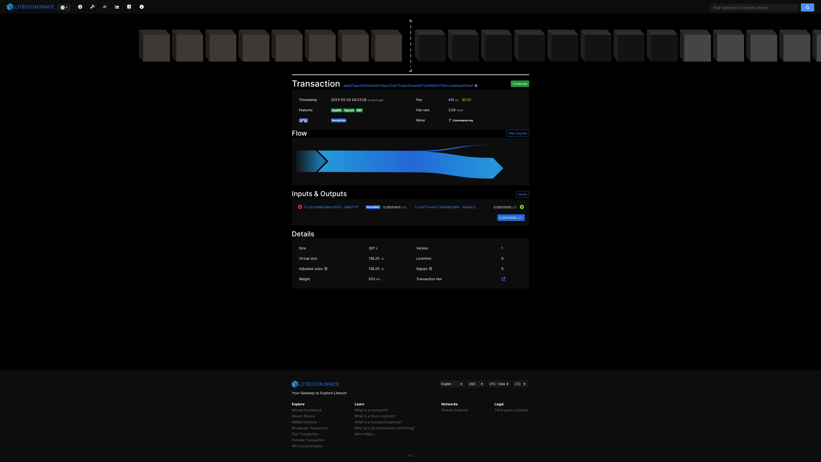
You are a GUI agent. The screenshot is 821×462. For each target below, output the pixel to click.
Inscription (373, 207)
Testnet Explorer (454, 410)
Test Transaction (305, 434)
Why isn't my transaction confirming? (385, 428)
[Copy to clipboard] (475, 86)
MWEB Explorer (304, 422)
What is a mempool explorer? (378, 422)
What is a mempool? (371, 410)
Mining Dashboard (306, 410)
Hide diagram (517, 133)
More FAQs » (365, 434)
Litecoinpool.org (462, 120)
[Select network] (64, 7)
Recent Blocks (303, 416)
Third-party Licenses (511, 410)
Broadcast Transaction (310, 428)
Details (522, 194)
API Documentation (307, 446)
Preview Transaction (308, 440)
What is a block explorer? (375, 416)
